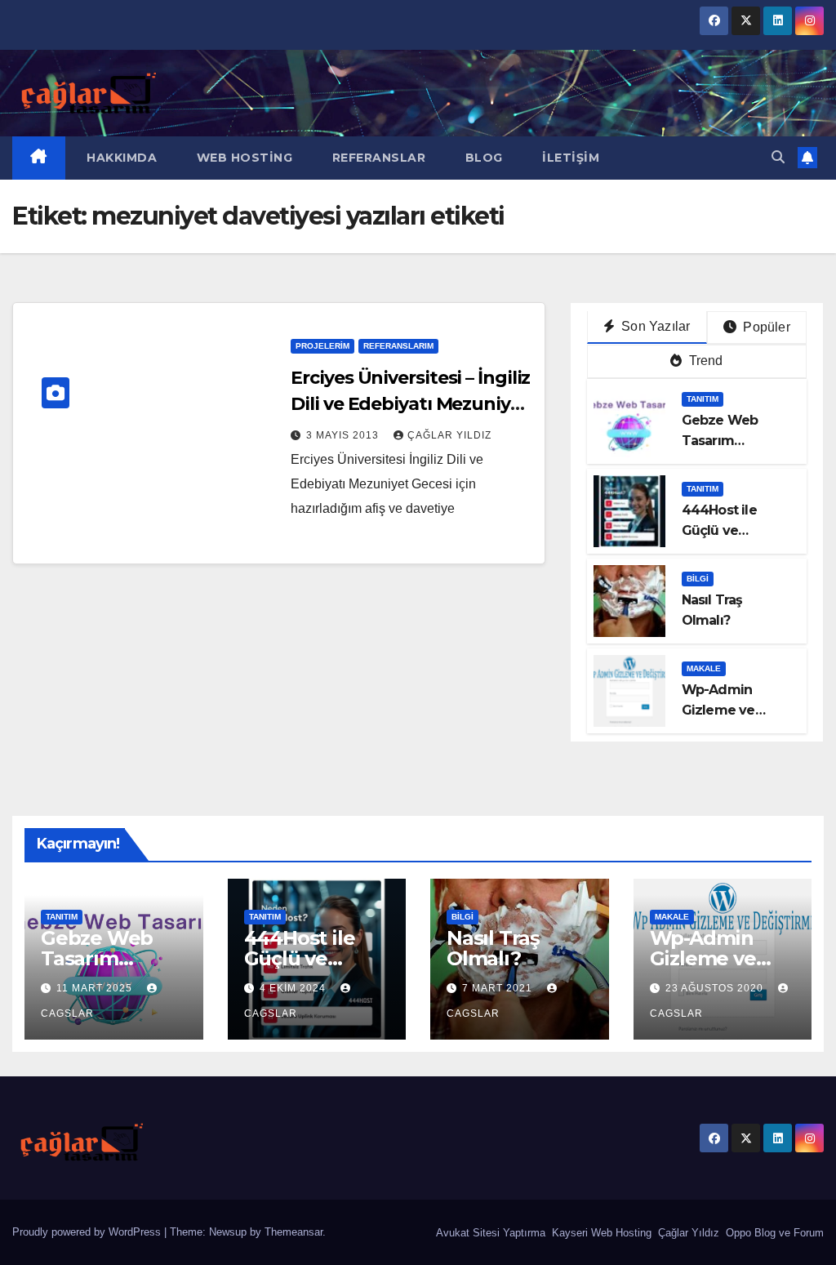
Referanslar (376, 157)
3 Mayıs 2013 (344, 435)
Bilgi (698, 578)
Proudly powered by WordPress (88, 1232)
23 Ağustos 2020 (716, 988)
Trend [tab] (704, 360)
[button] (778, 157)
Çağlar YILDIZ (449, 435)
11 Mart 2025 (96, 988)
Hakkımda (120, 157)
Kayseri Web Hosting (600, 1233)
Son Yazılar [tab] (654, 326)
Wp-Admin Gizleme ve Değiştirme (718, 710)
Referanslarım (398, 345)
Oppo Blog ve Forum (773, 1233)
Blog (482, 157)
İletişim (569, 157)
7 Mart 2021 (499, 988)
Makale (704, 668)
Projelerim (322, 345)
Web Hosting (242, 157)
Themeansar (293, 1232)
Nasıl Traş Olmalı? (493, 948)
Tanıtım (702, 398)
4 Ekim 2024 (294, 988)
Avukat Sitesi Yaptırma (489, 1233)
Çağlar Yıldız (687, 1233)
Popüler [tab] (765, 327)
